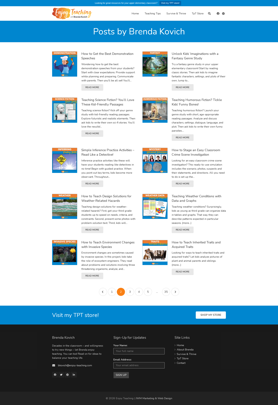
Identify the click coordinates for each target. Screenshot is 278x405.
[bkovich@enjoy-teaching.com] (55, 365)
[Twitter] (61, 375)
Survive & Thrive (186, 354)
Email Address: (122, 359)
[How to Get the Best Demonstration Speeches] (64, 64)
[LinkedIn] (74, 375)
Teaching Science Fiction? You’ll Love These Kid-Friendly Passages (107, 102)
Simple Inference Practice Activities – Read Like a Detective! (107, 152)
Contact (181, 363)
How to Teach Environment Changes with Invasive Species (108, 244)
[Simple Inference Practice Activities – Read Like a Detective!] (64, 160)
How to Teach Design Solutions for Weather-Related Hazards (106, 198)
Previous (103, 292)
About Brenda (185, 349)
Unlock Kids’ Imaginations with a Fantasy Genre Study (195, 55)
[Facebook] (218, 13)
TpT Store (183, 358)
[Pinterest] (223, 13)
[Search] (209, 13)
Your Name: (120, 345)
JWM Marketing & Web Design (154, 398)
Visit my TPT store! (170, 3)
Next (175, 292)
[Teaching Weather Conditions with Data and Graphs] (155, 206)
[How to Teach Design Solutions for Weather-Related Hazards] (64, 206)
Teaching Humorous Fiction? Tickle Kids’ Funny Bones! (197, 102)
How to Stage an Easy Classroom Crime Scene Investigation (196, 152)
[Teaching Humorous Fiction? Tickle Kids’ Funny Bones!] (155, 110)
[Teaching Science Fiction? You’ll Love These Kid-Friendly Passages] (64, 110)
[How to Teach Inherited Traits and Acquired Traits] (155, 252)
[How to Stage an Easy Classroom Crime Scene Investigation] (155, 160)
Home (180, 345)
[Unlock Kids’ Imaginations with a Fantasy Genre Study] (155, 64)
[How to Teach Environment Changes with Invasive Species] (64, 252)
